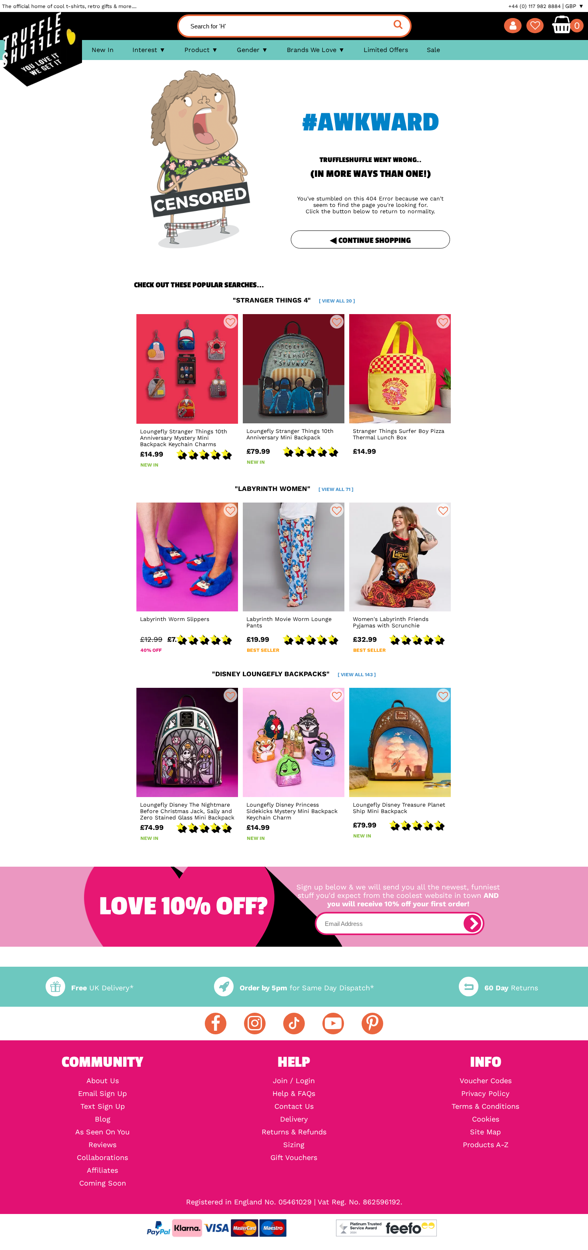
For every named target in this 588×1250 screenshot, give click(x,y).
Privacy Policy (485, 1093)
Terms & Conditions (485, 1106)
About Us (102, 1080)
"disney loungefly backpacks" (294, 674)
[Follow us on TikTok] (294, 1023)
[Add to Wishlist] (230, 322)
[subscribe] (472, 923)
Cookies (485, 1119)
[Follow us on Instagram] (255, 1023)
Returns (511, 988)
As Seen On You (102, 1132)
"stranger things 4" (294, 300)
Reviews (102, 1144)
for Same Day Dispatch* (307, 988)
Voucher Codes (486, 1080)
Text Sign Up (102, 1106)
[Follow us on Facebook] (215, 1023)
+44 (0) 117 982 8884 (534, 6)
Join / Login (294, 1080)
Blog (102, 1119)
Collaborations (102, 1157)
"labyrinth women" (294, 489)
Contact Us (294, 1106)
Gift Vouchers (293, 1157)
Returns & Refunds (294, 1132)
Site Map (485, 1132)
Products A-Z (485, 1144)
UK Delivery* (102, 988)
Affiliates (102, 1170)
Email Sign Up (102, 1093)
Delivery (294, 1119)
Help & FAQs (293, 1093)
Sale (433, 50)
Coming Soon (102, 1183)
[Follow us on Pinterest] (372, 1023)
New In (103, 50)
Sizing (293, 1144)
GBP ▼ (574, 6)
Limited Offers (386, 50)
